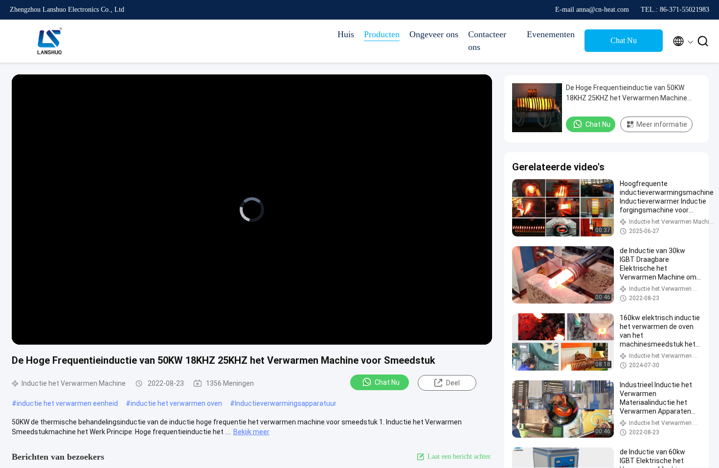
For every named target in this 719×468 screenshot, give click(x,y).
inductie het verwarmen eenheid (67, 403)
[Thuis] (49, 41)
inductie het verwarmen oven (176, 403)
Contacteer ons (487, 40)
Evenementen (551, 34)
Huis (345, 34)
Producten (382, 34)
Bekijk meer (251, 432)
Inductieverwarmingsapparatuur (286, 403)
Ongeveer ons (433, 34)
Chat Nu (623, 40)
